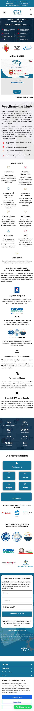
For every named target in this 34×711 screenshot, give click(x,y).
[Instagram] (9, 484)
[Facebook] (25, 473)
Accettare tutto (17, 697)
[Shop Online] (16, 494)
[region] (17, 694)
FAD (8, 477)
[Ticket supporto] (17, 463)
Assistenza (5, 668)
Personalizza (17, 702)
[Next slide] (31, 76)
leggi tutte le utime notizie (24, 97)
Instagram (9, 487)
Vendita (4, 676)
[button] (4, 12)
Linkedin (25, 487)
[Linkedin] (25, 484)
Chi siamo (5, 664)
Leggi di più (17, 92)
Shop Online (16, 498)
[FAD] (9, 473)
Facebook (25, 477)
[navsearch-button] (31, 14)
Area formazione (7, 672)
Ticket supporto (17, 467)
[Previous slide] (3, 76)
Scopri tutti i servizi (24, 39)
